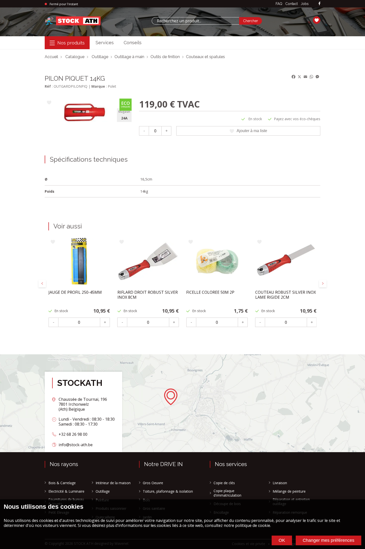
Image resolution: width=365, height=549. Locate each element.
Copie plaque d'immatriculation (227, 493)
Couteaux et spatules (205, 56)
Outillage (100, 56)
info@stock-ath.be (76, 444)
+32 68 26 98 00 (73, 434)
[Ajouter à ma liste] (49, 103)
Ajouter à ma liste (252, 131)
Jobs (305, 4)
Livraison (280, 483)
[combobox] (195, 21)
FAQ (279, 4)
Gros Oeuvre (153, 483)
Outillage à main (129, 56)
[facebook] (319, 4)
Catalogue (74, 56)
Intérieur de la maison (113, 483)
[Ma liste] (316, 20)
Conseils (133, 42)
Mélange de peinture (289, 491)
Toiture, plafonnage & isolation (168, 491)
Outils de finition (165, 56)
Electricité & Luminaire (66, 491)
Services (105, 42)
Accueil (51, 56)
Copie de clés (224, 483)
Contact (291, 4)
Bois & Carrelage (62, 483)
